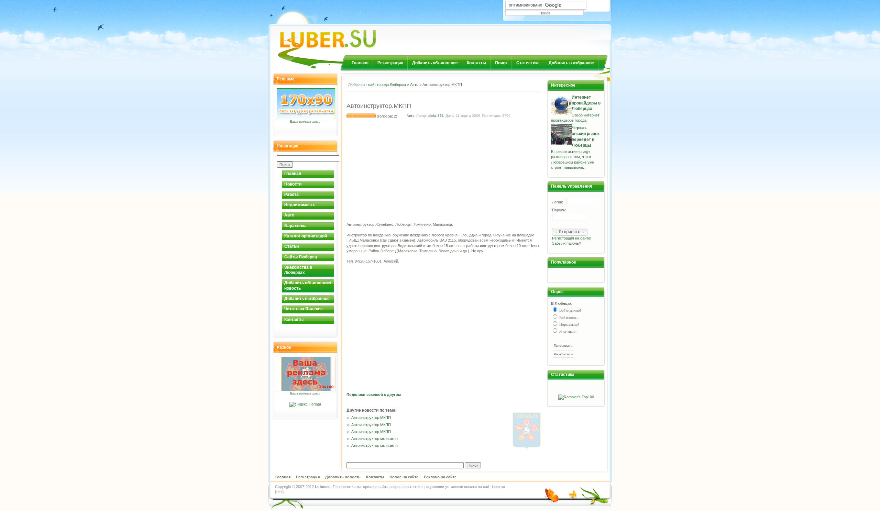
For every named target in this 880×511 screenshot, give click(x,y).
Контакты (476, 62)
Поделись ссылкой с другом (373, 394)
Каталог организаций (305, 236)
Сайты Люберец (300, 257)
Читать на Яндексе (303, 309)
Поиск (501, 62)
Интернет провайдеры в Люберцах (586, 103)
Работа (291, 194)
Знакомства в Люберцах (298, 270)
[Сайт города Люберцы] (345, 36)
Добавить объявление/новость (307, 285)
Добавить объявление (435, 62)
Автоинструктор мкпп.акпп (374, 438)
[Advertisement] (426, 96)
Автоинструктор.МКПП (371, 417)
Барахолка (295, 225)
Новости (292, 184)
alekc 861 (436, 116)
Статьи (291, 246)
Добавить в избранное (571, 62)
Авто (289, 215)
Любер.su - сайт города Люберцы (377, 84)
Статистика (528, 62)
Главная (360, 62)
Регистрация (390, 62)
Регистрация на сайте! (571, 238)
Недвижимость (299, 204)
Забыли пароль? (566, 243)
